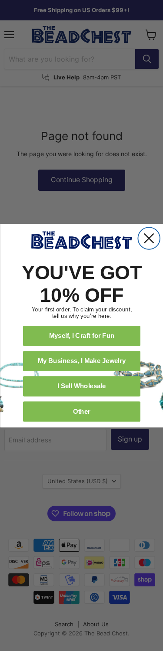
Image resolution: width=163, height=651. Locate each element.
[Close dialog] (149, 238)
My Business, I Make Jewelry (81, 360)
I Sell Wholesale (81, 385)
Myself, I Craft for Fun (81, 335)
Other (81, 410)
